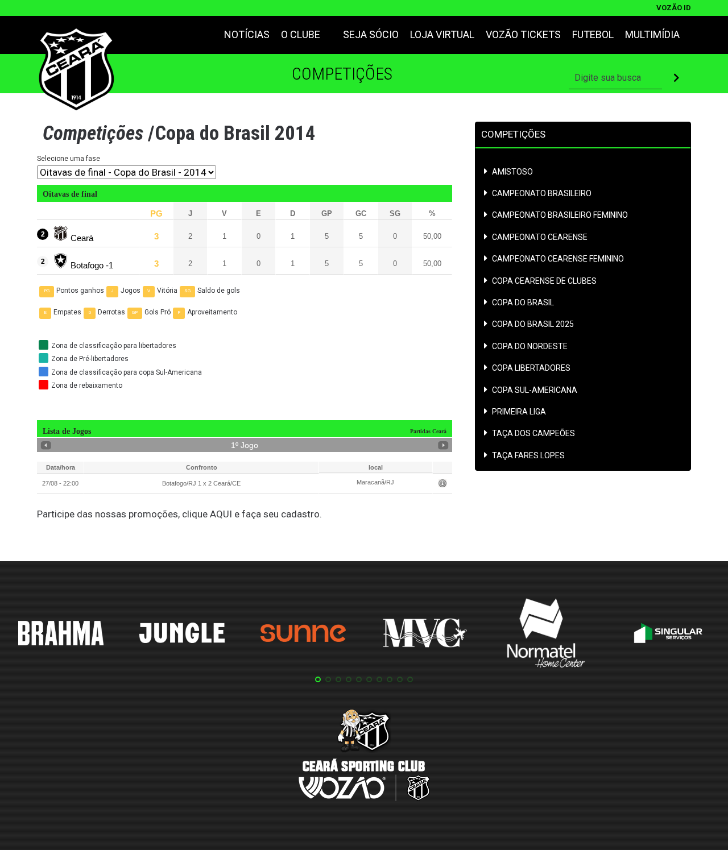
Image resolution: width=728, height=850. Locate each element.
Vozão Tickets (523, 34)
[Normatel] (546, 635)
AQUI (221, 514)
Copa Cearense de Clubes (544, 281)
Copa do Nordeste (530, 346)
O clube (300, 34)
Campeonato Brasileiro (542, 193)
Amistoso (512, 172)
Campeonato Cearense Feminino (558, 259)
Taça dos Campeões (533, 433)
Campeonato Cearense (540, 237)
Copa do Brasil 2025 (533, 324)
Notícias (247, 34)
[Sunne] (303, 635)
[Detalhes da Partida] (442, 484)
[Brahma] (61, 635)
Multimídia (652, 34)
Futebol (593, 34)
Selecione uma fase (68, 159)
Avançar (443, 445)
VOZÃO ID (673, 7)
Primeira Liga (519, 412)
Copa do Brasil (523, 302)
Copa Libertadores (531, 368)
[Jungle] (182, 635)
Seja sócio (371, 34)
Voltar (45, 445)
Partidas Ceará (428, 431)
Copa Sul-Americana (534, 390)
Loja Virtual (442, 34)
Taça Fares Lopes (528, 455)
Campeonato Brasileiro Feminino (560, 215)
